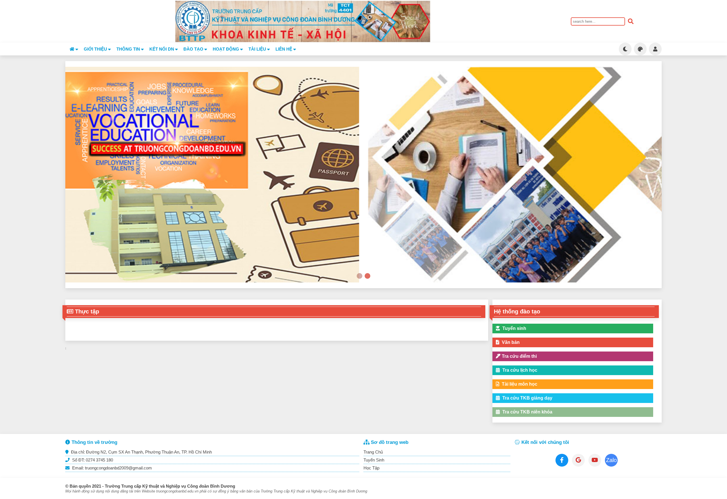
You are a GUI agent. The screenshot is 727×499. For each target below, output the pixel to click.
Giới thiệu (95, 49)
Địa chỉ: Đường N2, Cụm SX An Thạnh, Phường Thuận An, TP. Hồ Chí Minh (141, 452)
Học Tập (371, 467)
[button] (359, 276)
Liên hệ (283, 49)
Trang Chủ (373, 452)
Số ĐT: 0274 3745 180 (92, 460)
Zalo (611, 460)
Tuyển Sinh (374, 460)
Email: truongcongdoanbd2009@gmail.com (111, 467)
